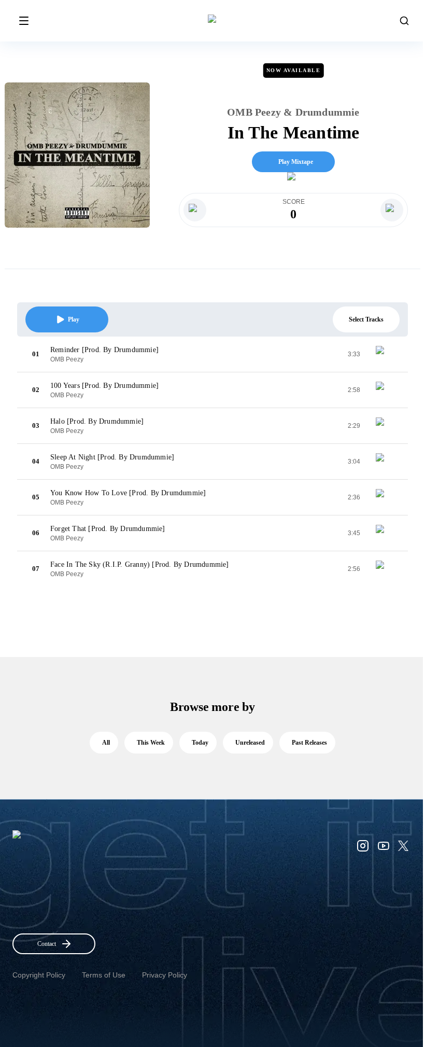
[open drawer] (23, 20)
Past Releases (309, 742)
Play (73, 319)
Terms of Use (103, 975)
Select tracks (366, 319)
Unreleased (250, 742)
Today (200, 742)
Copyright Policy (38, 975)
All (106, 742)
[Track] (384, 354)
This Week (151, 742)
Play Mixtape (295, 161)
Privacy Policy (164, 975)
